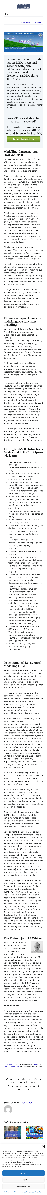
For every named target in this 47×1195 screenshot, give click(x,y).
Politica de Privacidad (26, 1192)
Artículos (37, 1064)
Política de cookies (10, 1192)
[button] (43, 1146)
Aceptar (23, 1173)
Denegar (23, 1180)
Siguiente (37, 22)
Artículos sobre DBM (12, 1066)
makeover (10, 1064)
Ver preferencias (23, 1186)
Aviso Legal (39, 1192)
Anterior (26, 22)
